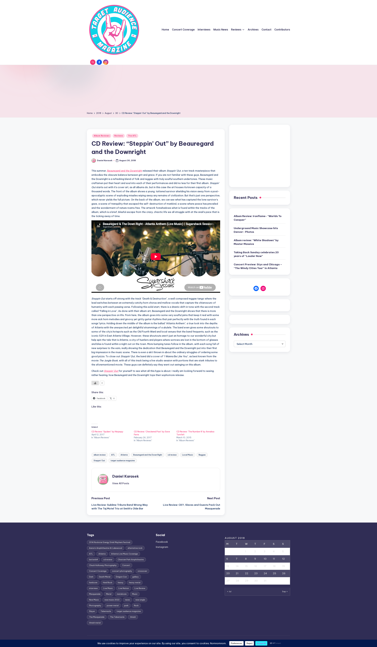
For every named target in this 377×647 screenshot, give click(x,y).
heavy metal (134, 582)
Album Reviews (101, 136)
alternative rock (135, 548)
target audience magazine (123, 460)
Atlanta (124, 455)
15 (246, 566)
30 (256, 580)
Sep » (285, 591)
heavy (120, 582)
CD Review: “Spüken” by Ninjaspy (107, 431)
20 (228, 573)
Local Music (187, 455)
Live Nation (123, 588)
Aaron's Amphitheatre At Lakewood (105, 548)
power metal (113, 605)
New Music (94, 600)
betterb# (93, 559)
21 (237, 573)
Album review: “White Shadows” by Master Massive (256, 242)
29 (246, 580)
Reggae (202, 455)
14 (237, 566)
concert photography (122, 571)
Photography (95, 605)
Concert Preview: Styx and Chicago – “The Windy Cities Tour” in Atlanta (258, 266)
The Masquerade (96, 617)
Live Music (108, 588)
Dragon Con (121, 577)
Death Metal (104, 577)
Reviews (118, 136)
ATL (113, 455)
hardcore (93, 582)
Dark (91, 577)
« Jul (229, 591)
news (127, 600)
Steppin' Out (99, 460)
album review (100, 455)
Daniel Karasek (125, 476)
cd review (172, 455)
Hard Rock (107, 582)
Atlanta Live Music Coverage (124, 554)
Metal (108, 594)
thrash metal (95, 623)
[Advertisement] (188, 89)
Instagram (162, 547)
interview (93, 588)
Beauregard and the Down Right (147, 455)
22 (246, 573)
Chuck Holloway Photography (103, 565)
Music (134, 594)
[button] (120, 483)
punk (126, 605)
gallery (135, 577)
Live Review (139, 588)
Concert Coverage (97, 571)
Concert (126, 565)
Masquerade (94, 594)
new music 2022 (112, 600)
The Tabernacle (117, 617)
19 (283, 566)
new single (140, 600)
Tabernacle (106, 611)
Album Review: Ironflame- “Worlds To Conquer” (257, 218)
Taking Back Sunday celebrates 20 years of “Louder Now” (256, 254)
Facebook (162, 541)
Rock (136, 605)
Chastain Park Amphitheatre (131, 559)
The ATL (132, 136)
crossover (142, 571)
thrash (133, 617)
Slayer (92, 611)
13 (227, 566)
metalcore (122, 594)
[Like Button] (95, 383)
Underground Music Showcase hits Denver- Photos (256, 230)
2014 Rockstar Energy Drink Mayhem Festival (109, 542)
